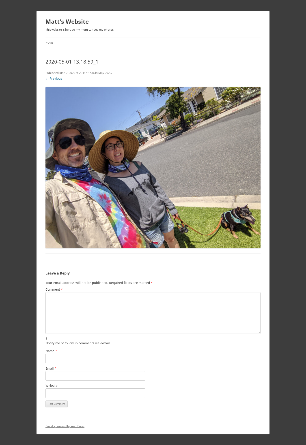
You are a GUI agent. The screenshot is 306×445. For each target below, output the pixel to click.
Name (51, 351)
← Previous (53, 78)
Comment (54, 289)
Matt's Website (67, 21)
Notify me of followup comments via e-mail (77, 343)
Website (51, 385)
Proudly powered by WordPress (64, 426)
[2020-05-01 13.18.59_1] (153, 167)
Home (49, 43)
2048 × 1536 (87, 73)
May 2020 (104, 73)
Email (50, 368)
